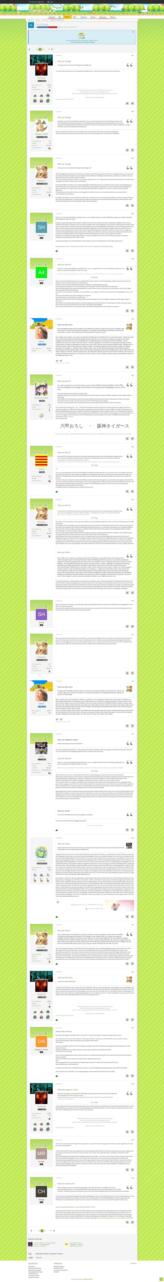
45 (43, 49)
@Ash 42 (60, 217)
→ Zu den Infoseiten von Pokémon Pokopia (82, 42)
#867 (132, 375)
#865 (132, 259)
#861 (132, 55)
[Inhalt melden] (127, 103)
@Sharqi (58, 710)
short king (100, 904)
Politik (30, 1257)
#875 (132, 925)
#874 (132, 838)
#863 (132, 158)
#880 (132, 1178)
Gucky (72, 434)
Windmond (36, 1244)
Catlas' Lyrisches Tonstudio (94, 825)
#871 (132, 634)
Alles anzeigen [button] (94, 277)
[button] (133, 32)
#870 (132, 601)
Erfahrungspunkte (36, 85)
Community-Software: (82, 1279)
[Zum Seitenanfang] (161, 1279)
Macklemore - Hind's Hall (62, 363)
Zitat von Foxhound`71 (66, 1184)
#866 (132, 319)
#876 (132, 972)
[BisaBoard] (82, 10)
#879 (132, 1140)
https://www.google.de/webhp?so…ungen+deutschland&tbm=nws (74, 1207)
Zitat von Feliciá (64, 552)
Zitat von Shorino (64, 264)
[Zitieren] (132, 103)
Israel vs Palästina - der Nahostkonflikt (44, 1243)
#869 (132, 499)
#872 (132, 681)
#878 (132, 1084)
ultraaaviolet (83, 904)
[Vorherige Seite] (29, 49)
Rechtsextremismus (75, 1243)
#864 (132, 213)
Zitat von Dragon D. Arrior (68, 1090)
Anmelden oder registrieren (36, 2)
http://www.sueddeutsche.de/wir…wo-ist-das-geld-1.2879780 (114, 1218)
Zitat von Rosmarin (65, 977)
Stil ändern (133, 1263)
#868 (132, 447)
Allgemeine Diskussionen (40, 1246)
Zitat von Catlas (64, 844)
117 (49, 49)
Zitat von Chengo (64, 61)
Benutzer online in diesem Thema (49, 1254)
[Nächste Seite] (52, 49)
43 (37, 49)
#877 (132, 1028)
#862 (132, 111)
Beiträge (34, 87)
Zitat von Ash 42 (64, 381)
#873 (132, 734)
